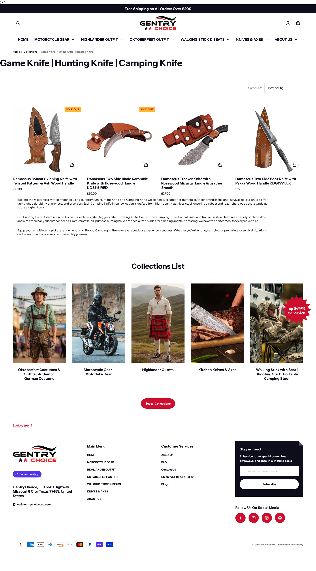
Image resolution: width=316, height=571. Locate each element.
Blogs (165, 484)
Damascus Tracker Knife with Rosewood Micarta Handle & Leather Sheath (191, 183)
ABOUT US (283, 39)
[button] (18, 23)
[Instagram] (267, 518)
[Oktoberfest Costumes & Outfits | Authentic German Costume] (39, 334)
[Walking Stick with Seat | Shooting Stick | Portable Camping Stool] (276, 334)
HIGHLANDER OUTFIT (99, 39)
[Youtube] (254, 518)
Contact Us (168, 469)
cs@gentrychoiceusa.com (34, 504)
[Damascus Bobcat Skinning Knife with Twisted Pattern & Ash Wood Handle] (47, 140)
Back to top (21, 425)
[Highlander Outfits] (158, 334)
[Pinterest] (280, 518)
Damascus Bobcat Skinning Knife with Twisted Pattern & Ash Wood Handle (45, 181)
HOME (23, 39)
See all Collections (158, 403)
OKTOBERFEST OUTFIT (149, 39)
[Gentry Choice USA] (158, 23)
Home (16, 51)
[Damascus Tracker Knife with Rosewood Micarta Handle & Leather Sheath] (195, 140)
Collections (30, 51)
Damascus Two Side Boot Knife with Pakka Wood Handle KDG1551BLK (265, 181)
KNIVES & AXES (249, 39)
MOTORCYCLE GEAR (51, 39)
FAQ (164, 462)
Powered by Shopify (291, 544)
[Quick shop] (72, 165)
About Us (167, 455)
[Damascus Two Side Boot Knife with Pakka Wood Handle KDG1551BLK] (269, 140)
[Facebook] (240, 518)
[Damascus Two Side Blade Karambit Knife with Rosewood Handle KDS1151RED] (121, 140)
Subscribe (269, 484)
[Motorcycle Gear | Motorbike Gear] (98, 334)
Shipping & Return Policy (177, 477)
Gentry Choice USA (266, 544)
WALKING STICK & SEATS (203, 39)
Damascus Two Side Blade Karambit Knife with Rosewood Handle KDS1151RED (117, 183)
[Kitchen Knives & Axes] (217, 334)
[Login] (288, 23)
